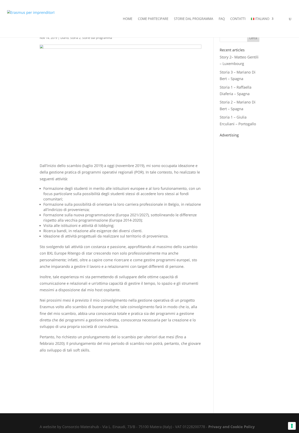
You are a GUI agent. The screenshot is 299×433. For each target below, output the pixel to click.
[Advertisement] (239, 200)
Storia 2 (75, 38)
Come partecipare (153, 19)
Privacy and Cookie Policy (231, 426)
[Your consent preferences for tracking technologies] (292, 426)
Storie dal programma (193, 19)
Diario (64, 38)
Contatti (238, 19)
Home (127, 19)
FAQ (222, 19)
